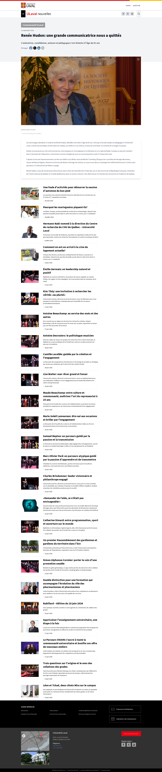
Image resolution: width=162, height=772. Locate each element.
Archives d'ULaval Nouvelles (58, 714)
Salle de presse (54, 710)
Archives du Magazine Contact (87, 714)
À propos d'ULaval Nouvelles (29, 714)
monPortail (136, 5)
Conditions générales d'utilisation (88, 710)
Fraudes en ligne (105, 770)
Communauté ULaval (33, 25)
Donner (128, 5)
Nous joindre (24, 710)
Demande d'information (131, 734)
